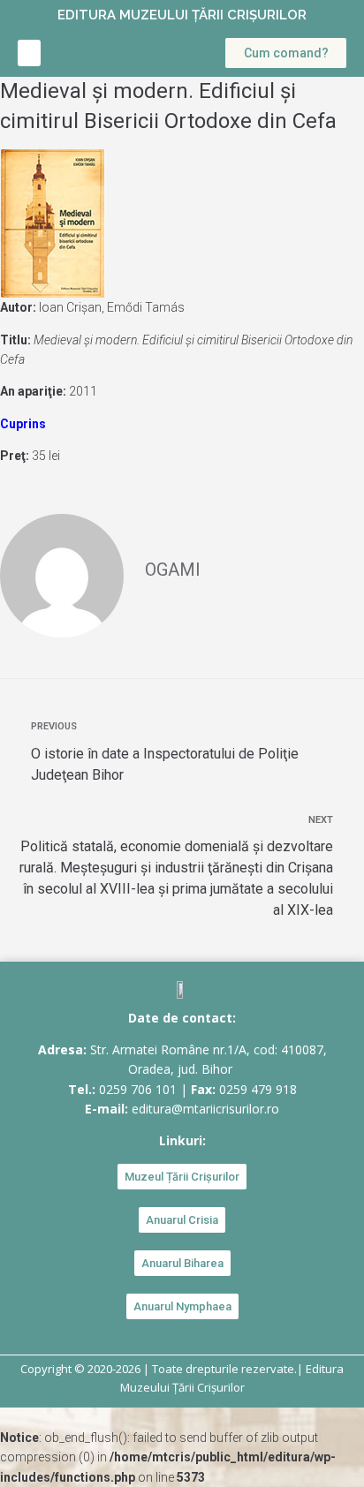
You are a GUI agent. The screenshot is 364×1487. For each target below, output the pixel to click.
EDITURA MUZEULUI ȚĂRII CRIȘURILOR (182, 15)
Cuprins (23, 424)
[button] (29, 53)
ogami (173, 569)
